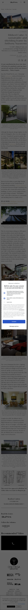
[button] (14, 302)
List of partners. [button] (21, 309)
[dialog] (14, 305)
